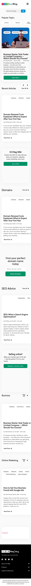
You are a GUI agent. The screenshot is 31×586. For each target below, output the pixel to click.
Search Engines (22, 474)
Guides (25, 32)
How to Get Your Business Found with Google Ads (14, 489)
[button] (23, 85)
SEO (29, 298)
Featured (21, 98)
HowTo (27, 471)
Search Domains (15, 274)
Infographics (21, 298)
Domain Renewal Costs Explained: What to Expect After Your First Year (15, 116)
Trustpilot (5, 533)
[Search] (23, 11)
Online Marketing (11, 474)
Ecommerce (16, 32)
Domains (13, 98)
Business (7, 32)
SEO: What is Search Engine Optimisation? (15, 315)
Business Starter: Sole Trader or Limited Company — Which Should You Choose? (15, 56)
